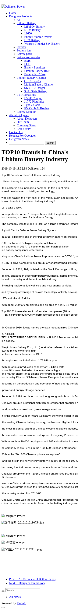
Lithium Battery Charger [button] (31, 77)
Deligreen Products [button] (20, 16)
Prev (32, 579)
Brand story (24, 128)
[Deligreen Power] (39, 6)
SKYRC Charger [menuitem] (34, 87)
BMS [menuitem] (27, 60)
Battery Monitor (26, 111)
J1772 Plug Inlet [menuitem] (34, 101)
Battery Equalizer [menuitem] (34, 67)
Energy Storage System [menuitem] (38, 36)
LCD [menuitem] (27, 64)
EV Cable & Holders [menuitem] (36, 108)
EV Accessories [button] (26, 94)
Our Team (23, 122)
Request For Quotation (22, 135)
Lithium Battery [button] (26, 23)
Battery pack (24, 53)
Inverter (21, 47)
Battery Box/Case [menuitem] (34, 74)
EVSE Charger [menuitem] (33, 98)
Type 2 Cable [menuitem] (32, 105)
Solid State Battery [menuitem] (35, 91)
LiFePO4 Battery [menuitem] (34, 26)
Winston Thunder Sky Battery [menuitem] (42, 43)
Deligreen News (19, 139)
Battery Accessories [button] (28, 57)
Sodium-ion (24, 50)
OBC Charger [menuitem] (32, 81)
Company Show (26, 125)
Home (12, 13)
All (18, 19)
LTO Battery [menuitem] (32, 40)
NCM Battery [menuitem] (32, 30)
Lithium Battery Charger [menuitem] (39, 84)
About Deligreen (27, 118)
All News (15, 596)
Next (27, 583)
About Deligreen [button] (19, 115)
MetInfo (21, 603)
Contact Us (16, 132)
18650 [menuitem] (28, 33)
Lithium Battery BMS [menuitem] (37, 70)
